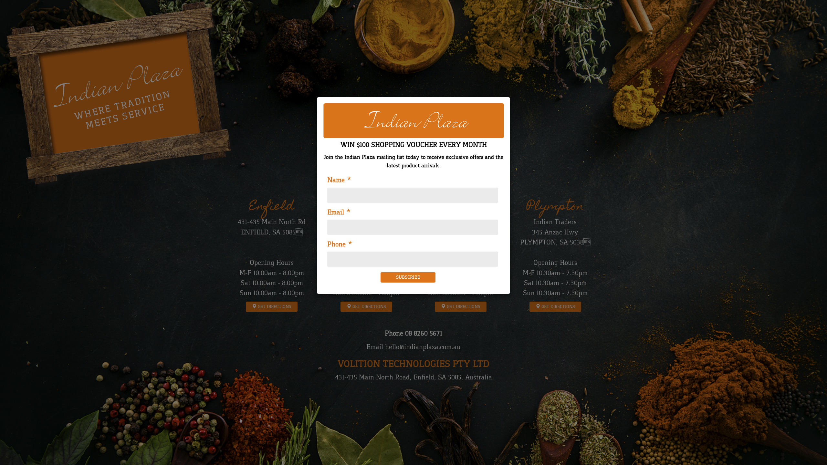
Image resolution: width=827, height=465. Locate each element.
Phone (340, 244)
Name (339, 180)
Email (339, 212)
